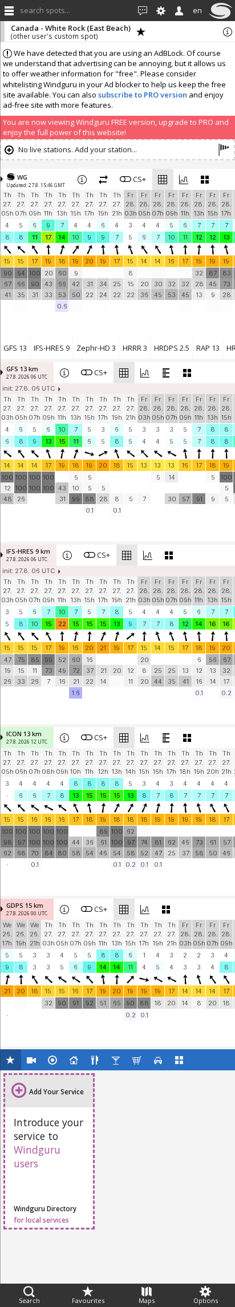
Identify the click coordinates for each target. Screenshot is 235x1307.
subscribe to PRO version (142, 95)
